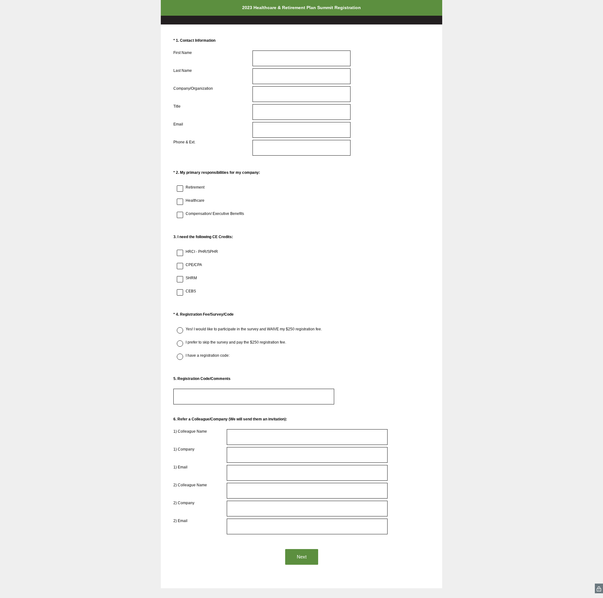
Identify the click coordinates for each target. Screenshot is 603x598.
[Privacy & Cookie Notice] (598, 588)
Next (302, 556)
